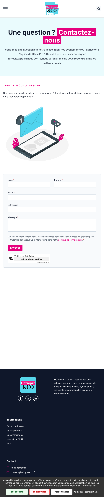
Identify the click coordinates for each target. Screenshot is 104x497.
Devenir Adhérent (15, 426)
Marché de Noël (14, 439)
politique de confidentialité (70, 240)
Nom (11, 180)
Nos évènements (14, 435)
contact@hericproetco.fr (23, 472)
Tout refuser (39, 491)
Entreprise (13, 205)
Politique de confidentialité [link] (86, 492)
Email (11, 192)
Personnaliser (61, 491)
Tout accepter (16, 491)
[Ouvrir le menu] (5, 8)
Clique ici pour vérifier (31, 259)
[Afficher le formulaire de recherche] (98, 8)
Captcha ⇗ (43, 262)
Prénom (58, 180)
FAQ (8, 443)
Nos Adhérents (14, 430)
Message (13, 217)
